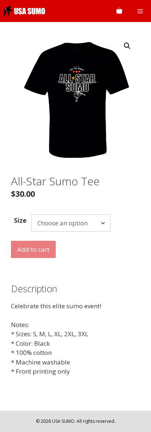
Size (20, 220)
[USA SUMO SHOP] (24, 11)
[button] (127, 45)
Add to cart (33, 249)
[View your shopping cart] (119, 11)
